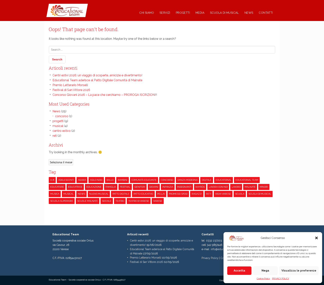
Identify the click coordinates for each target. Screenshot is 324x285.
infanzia (167, 186)
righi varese (223, 193)
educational (223, 179)
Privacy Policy (210, 258)
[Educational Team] (80, 15)
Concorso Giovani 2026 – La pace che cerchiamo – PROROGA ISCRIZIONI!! (104, 95)
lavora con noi (218, 186)
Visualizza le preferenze (298, 270)
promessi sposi (178, 193)
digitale (207, 179)
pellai (161, 193)
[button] (316, 238)
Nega (265, 270)
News (56, 111)
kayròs (200, 186)
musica (54, 193)
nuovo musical (98, 193)
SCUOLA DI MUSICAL (224, 12)
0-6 (52, 179)
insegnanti (184, 186)
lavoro (236, 186)
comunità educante (144, 179)
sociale (106, 201)
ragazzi (197, 193)
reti (54, 135)
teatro (120, 201)
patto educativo (143, 193)
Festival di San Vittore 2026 (71, 90)
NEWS (248, 12)
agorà (82, 179)
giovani (153, 186)
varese (157, 201)
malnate (250, 186)
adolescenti (66, 179)
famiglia (111, 186)
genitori (139, 186)
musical (57, 126)
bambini (122, 179)
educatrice (75, 186)
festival (125, 186)
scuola (239, 193)
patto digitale (120, 193)
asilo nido (96, 179)
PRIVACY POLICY (280, 278)
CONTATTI (266, 12)
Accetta (239, 270)
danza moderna (187, 179)
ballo (110, 179)
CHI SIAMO (146, 12)
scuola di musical (259, 193)
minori (264, 186)
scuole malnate (87, 201)
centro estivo (61, 131)
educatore (57, 186)
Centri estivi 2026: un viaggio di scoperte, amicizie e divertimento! (97, 75)
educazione (93, 186)
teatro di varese (138, 201)
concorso (61, 116)
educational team (247, 179)
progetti (58, 121)
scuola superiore (61, 201)
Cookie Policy (263, 278)
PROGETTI (183, 12)
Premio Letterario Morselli (70, 85)
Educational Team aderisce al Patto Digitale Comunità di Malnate (97, 80)
